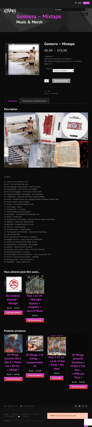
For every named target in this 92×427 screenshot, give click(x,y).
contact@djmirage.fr (29, 406)
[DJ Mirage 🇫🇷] (10, 11)
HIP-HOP (55, 93)
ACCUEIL (6, 414)
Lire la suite (56, 378)
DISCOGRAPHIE (10, 416)
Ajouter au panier (61, 81)
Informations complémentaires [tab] (34, 101)
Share (85, 14)
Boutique (26, 416)
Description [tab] (12, 101)
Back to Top (85, 6)
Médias (36, 414)
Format (48, 68)
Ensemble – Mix (26, 414)
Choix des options (13, 313)
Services (15, 414)
